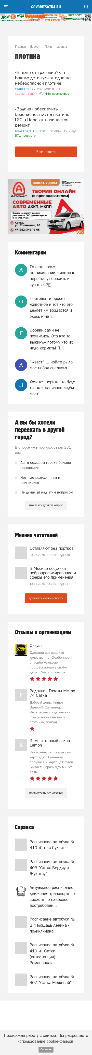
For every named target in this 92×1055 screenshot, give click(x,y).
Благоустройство (31, 131)
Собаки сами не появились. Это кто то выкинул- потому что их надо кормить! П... (51, 339)
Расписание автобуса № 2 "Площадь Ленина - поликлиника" (52, 925)
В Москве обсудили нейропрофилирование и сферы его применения (53, 572)
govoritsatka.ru (46, 7)
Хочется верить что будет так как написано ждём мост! (53, 387)
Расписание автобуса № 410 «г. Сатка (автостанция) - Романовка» (52, 953)
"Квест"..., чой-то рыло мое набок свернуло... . (51, 365)
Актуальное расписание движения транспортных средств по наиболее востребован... (52, 896)
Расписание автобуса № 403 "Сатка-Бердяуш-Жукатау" (52, 867)
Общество (24, 89)
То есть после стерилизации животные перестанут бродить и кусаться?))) (52, 275)
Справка (24, 827)
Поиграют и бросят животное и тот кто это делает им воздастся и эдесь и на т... (51, 307)
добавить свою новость (46, 598)
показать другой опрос (46, 505)
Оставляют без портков (52, 548)
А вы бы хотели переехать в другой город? (40, 430)
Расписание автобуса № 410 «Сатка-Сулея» (52, 844)
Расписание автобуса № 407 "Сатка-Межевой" (52, 979)
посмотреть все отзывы (46, 793)
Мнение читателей (36, 535)
